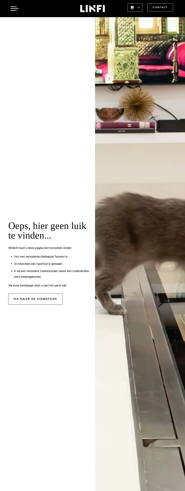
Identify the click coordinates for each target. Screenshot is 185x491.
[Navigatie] (13, 8)
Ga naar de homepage (35, 299)
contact (160, 7)
